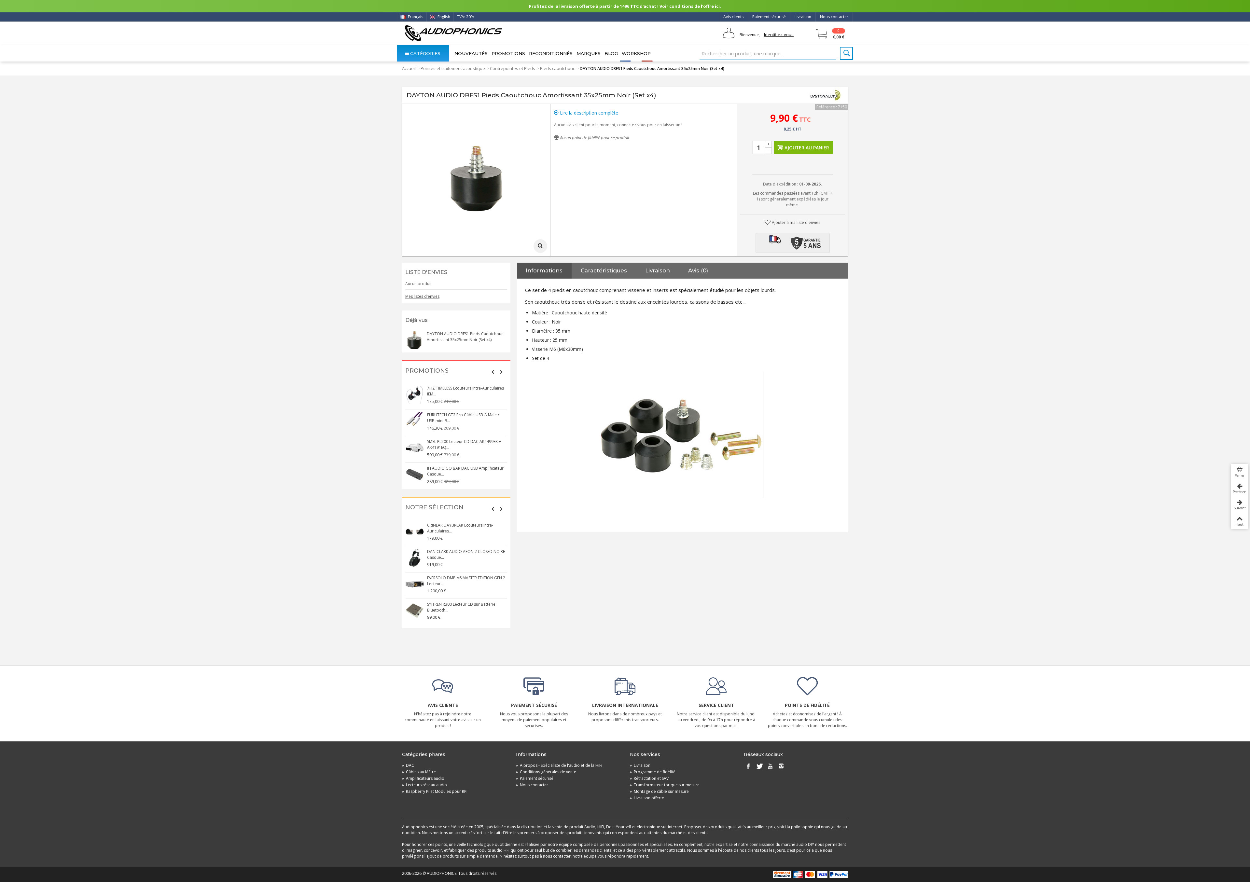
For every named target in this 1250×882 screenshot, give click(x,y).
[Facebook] (748, 767)
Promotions (508, 53)
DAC (408, 765)
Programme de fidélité (652, 772)
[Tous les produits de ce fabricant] (825, 95)
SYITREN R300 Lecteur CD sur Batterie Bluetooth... (461, 607)
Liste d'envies (426, 272)
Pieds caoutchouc (557, 68)
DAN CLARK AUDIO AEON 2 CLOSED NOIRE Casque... (466, 554)
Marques (588, 53)
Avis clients (733, 17)
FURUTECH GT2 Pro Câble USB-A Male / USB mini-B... (463, 417)
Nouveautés (471, 53)
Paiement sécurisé (769, 17)
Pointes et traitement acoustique (453, 68)
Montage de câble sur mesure (659, 791)
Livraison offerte (647, 798)
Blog (611, 53)
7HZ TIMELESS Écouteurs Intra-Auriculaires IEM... (465, 391)
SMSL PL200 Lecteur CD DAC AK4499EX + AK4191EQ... (464, 444)
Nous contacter (834, 17)
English (443, 17)
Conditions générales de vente (546, 772)
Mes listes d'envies (422, 296)
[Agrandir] (540, 246)
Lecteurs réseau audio (424, 785)
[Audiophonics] (453, 33)
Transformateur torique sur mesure (665, 785)
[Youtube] (770, 767)
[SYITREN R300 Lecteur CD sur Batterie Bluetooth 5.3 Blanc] (415, 610)
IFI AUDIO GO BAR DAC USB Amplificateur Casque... (465, 471)
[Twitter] (759, 767)
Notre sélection (434, 507)
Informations (544, 270)
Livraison (803, 17)
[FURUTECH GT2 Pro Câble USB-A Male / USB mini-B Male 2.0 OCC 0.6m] (415, 421)
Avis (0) (698, 270)
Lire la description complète (588, 113)
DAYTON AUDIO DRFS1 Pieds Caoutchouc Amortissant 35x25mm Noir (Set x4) (465, 336)
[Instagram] (781, 767)
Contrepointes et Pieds (512, 68)
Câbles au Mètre (419, 772)
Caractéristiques (604, 270)
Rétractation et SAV (649, 778)
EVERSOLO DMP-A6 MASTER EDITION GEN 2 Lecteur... (466, 580)
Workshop (636, 53)
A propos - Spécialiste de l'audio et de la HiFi (559, 765)
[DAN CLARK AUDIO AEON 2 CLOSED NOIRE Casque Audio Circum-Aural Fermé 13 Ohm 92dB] (415, 558)
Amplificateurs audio (423, 778)
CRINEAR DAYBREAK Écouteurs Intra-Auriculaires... (460, 528)
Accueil (409, 68)
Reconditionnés (551, 53)
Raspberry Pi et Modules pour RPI (434, 791)
